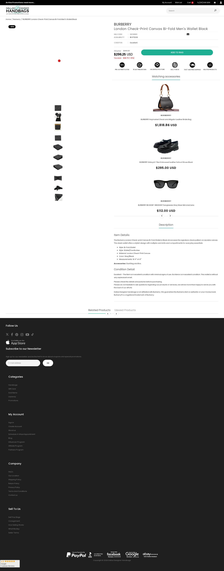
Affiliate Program (15, 446)
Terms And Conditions (17, 491)
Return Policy (13, 483)
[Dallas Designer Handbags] (17, 14)
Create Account (15, 426)
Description (166, 225)
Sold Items (12, 393)
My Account (167, 2)
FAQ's (10, 472)
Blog (10, 438)
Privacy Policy (14, 487)
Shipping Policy (14, 479)
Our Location (13, 475)
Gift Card (12, 389)
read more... (29, 2)
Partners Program (15, 450)
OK (48, 363)
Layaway (12, 396)
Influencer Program (16, 442)
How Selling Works (16, 525)
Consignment (14, 521)
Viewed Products (125, 310)
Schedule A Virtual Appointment (21, 434)
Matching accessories (166, 76)
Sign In (11, 422)
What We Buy (13, 529)
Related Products (99, 310)
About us (12, 430)
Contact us (13, 495)
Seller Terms (13, 532)
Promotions (13, 400)
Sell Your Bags (14, 517)
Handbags (12, 385)
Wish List (178, 2)
